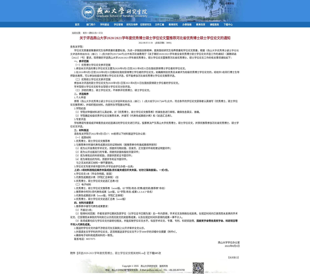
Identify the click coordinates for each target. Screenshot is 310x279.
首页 (77, 24)
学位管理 (118, 24)
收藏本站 (228, 3)
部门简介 (90, 24)
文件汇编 (159, 24)
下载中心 (228, 24)
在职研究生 (145, 24)
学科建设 (104, 24)
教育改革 (200, 24)
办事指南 (186, 24)
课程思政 (214, 24)
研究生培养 (132, 24)
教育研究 (173, 24)
